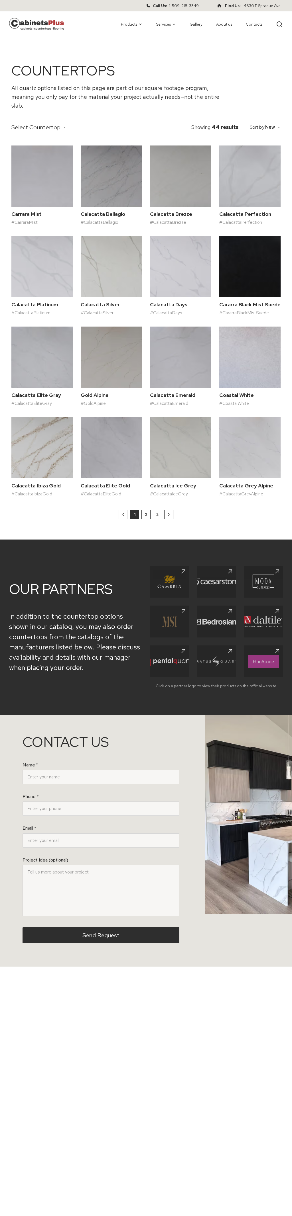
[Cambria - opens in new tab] (169, 582)
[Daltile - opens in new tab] (263, 621)
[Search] (279, 24)
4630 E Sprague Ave (262, 5)
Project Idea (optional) (45, 860)
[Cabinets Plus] (36, 24)
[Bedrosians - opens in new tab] (216, 621)
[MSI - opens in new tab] (169, 621)
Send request (100, 935)
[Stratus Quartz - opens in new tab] (216, 661)
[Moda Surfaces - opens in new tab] (263, 582)
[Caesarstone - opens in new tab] (216, 582)
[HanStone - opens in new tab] (263, 661)
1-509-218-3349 (184, 5)
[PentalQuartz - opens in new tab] (169, 661)
